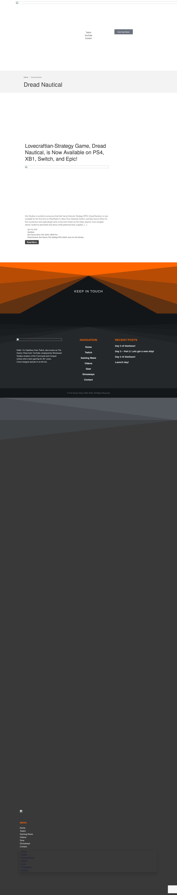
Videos (88, 363)
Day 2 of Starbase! (125, 357)
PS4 (42, 234)
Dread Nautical (32, 237)
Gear (88, 368)
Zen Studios (79, 237)
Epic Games (43, 237)
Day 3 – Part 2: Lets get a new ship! (134, 351)
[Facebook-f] (125, 303)
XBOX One (54, 234)
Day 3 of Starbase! (125, 346)
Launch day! (122, 362)
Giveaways (88, 374)
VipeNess (30, 232)
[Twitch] (51, 303)
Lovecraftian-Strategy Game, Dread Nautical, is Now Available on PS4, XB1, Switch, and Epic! (65, 152)
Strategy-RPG (57, 237)
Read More (32, 242)
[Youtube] (76, 303)
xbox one (71, 237)
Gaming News (88, 358)
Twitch (88, 352)
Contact (88, 379)
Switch (47, 234)
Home (26, 77)
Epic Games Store (33, 234)
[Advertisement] (88, 123)
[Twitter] (101, 303)
